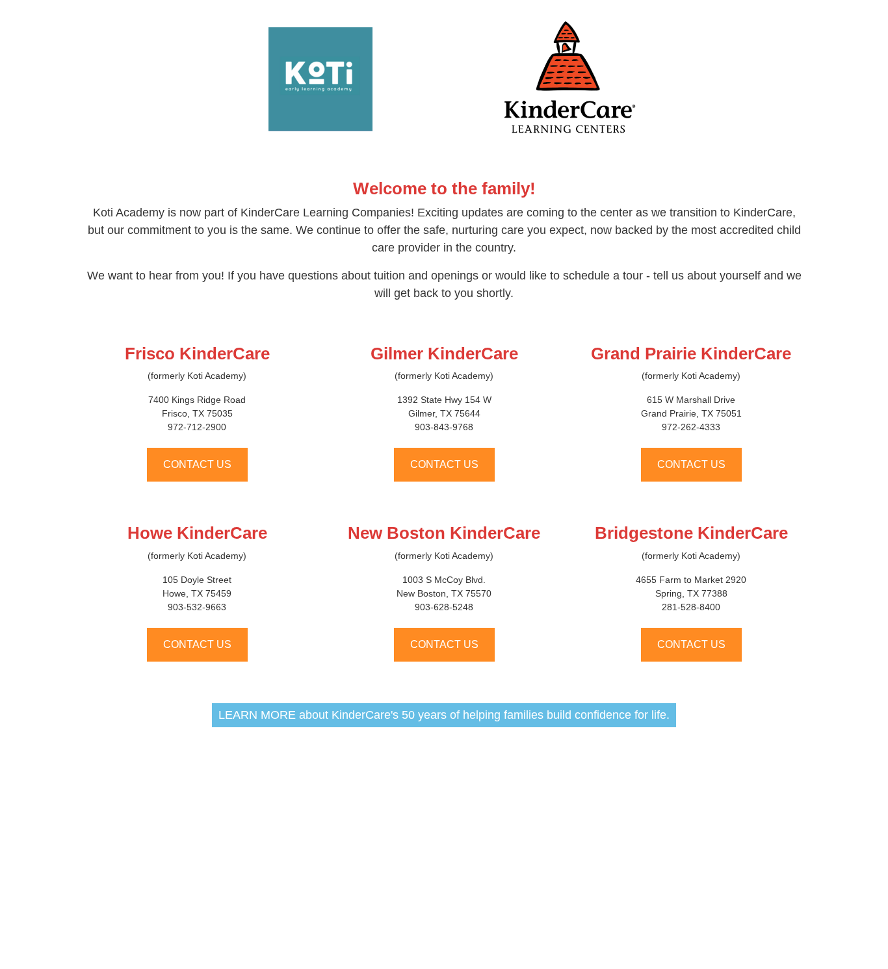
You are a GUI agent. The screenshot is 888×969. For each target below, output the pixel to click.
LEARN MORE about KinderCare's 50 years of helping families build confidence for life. (444, 714)
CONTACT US (197, 464)
